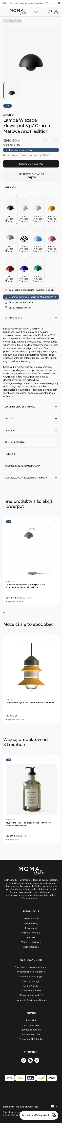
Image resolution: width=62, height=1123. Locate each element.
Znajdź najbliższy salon (20, 307)
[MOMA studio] (17, 11)
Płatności (31, 1020)
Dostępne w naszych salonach (31, 967)
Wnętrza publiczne (31, 942)
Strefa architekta (31, 932)
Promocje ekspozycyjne (31, 976)
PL (57, 1106)
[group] (31, 561)
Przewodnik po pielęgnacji (31, 971)
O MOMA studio (31, 918)
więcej (53, 297)
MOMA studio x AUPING (31, 995)
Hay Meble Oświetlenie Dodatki (31, 1000)
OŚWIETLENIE (15, 21)
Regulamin (8, 1106)
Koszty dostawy (31, 1025)
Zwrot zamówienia (31, 1029)
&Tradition (8, 115)
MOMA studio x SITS (31, 990)
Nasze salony (31, 923)
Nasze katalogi (31, 981)
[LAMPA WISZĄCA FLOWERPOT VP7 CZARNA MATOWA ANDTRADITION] (31, 54)
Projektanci (31, 928)
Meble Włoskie (31, 985)
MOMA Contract (31, 947)
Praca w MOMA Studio (31, 1039)
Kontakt (31, 937)
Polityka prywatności (27, 1106)
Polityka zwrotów (31, 1034)
